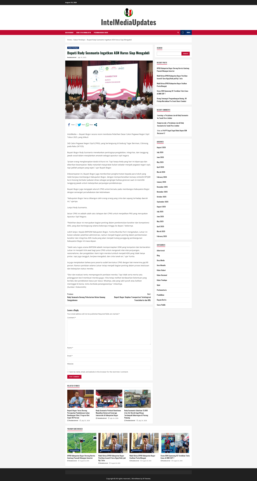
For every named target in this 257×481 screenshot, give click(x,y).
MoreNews (136, 478)
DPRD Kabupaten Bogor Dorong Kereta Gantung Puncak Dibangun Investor (81, 456)
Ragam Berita (161, 300)
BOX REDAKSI (69, 32)
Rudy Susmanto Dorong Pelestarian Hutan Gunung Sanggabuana (86, 297)
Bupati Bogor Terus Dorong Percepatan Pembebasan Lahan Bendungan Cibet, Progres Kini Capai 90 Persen (78, 414)
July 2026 (160, 152)
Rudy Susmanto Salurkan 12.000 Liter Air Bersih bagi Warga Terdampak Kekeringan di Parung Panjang (136, 414)
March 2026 (161, 172)
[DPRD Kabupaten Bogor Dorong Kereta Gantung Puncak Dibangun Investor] (81, 443)
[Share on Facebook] (71, 125)
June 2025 (160, 216)
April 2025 (160, 226)
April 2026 (160, 167)
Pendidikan (160, 295)
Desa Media (161, 260)
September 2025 (162, 202)
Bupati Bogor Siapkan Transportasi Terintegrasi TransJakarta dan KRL (132, 297)
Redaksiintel (71, 57)
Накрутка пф (161, 123)
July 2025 (160, 211)
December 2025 (162, 187)
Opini (158, 285)
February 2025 (162, 236)
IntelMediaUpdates (128, 21)
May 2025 (160, 221)
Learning (160, 115)
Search (159, 48)
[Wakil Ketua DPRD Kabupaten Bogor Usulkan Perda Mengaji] (144, 443)
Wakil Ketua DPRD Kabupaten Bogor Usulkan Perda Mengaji (142, 456)
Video (188, 32)
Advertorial (161, 250)
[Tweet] (81, 125)
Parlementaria (162, 290)
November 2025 (162, 192)
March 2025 (161, 231)
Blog (158, 255)
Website (70, 364)
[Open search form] (178, 32)
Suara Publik (161, 305)
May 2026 (160, 162)
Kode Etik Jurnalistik (83, 32)
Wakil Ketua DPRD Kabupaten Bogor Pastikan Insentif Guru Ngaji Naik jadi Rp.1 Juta (112, 458)
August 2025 (161, 206)
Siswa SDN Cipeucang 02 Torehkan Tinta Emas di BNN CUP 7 (175, 456)
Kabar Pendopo (73, 48)
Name (70, 348)
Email (70, 356)
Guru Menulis (161, 265)
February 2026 (162, 177)
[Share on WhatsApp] (89, 125)
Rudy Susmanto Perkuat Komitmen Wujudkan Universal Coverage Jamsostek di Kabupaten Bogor (108, 413)
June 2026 (160, 157)
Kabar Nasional (162, 275)
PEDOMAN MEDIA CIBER (101, 32)
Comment (71, 318)
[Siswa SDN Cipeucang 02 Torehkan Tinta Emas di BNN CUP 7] (175, 443)
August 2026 (161, 147)
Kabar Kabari (161, 270)
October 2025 (161, 197)
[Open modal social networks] (95, 125)
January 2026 (161, 182)
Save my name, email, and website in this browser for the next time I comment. (98, 372)
